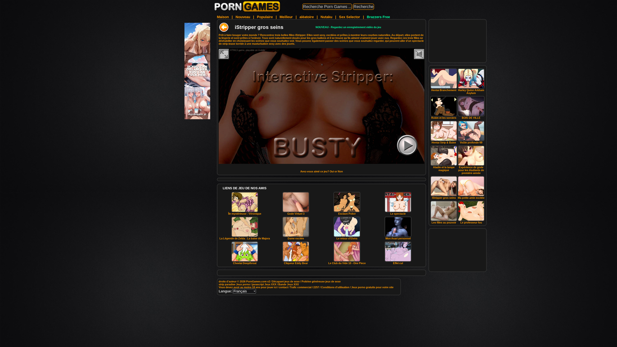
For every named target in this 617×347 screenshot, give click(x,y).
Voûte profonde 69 (471, 142)
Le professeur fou (471, 222)
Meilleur (286, 17)
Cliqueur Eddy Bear (296, 263)
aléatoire (307, 17)
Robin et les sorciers (443, 117)
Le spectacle (398, 213)
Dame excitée (296, 238)
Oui (332, 171)
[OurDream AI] (197, 118)
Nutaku (326, 17)
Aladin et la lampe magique (444, 169)
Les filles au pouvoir (444, 222)
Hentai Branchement (443, 90)
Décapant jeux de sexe (286, 281)
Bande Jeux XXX (288, 284)
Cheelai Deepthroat (244, 263)
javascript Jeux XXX (264, 284)
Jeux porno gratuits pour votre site (372, 287)
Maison (223, 17)
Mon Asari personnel (398, 238)
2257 (316, 287)
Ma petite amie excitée (471, 197)
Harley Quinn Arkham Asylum (471, 91)
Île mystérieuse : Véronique (244, 213)
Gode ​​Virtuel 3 (295, 213)
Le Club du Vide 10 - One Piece (347, 263)
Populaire (265, 17)
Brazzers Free (378, 17)
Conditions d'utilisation (335, 287)
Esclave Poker (347, 213)
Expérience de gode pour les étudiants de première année (471, 170)
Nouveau (243, 17)
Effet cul (398, 263)
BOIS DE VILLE (471, 117)
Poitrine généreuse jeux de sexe (321, 281)
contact (283, 287)
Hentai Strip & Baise (444, 142)
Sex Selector (349, 17)
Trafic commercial (300, 287)
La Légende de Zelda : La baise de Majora (244, 238)
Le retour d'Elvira (346, 238)
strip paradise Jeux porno (234, 284)
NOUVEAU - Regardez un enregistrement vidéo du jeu (348, 27)
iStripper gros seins (444, 197)
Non (340, 171)
